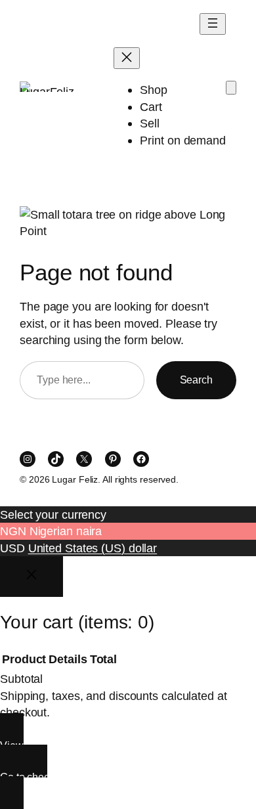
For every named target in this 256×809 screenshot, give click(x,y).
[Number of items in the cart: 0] (231, 88)
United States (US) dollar (93, 548)
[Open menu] (213, 24)
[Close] (31, 576)
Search (196, 379)
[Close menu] (127, 58)
